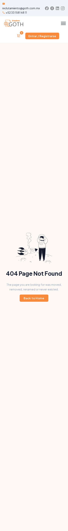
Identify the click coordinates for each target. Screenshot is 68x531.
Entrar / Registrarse (42, 36)
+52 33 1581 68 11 (16, 12)
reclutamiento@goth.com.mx (21, 8)
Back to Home (34, 298)
